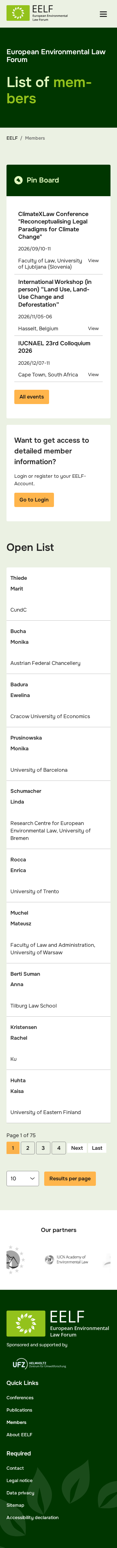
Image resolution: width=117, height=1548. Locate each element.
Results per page (70, 1178)
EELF (12, 138)
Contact (15, 1468)
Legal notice (19, 1480)
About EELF (19, 1435)
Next (77, 1148)
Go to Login (34, 499)
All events (32, 396)
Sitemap (15, 1505)
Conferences (19, 1398)
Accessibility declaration (32, 1517)
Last (97, 1148)
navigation (103, 14)
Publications (19, 1410)
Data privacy (20, 1493)
